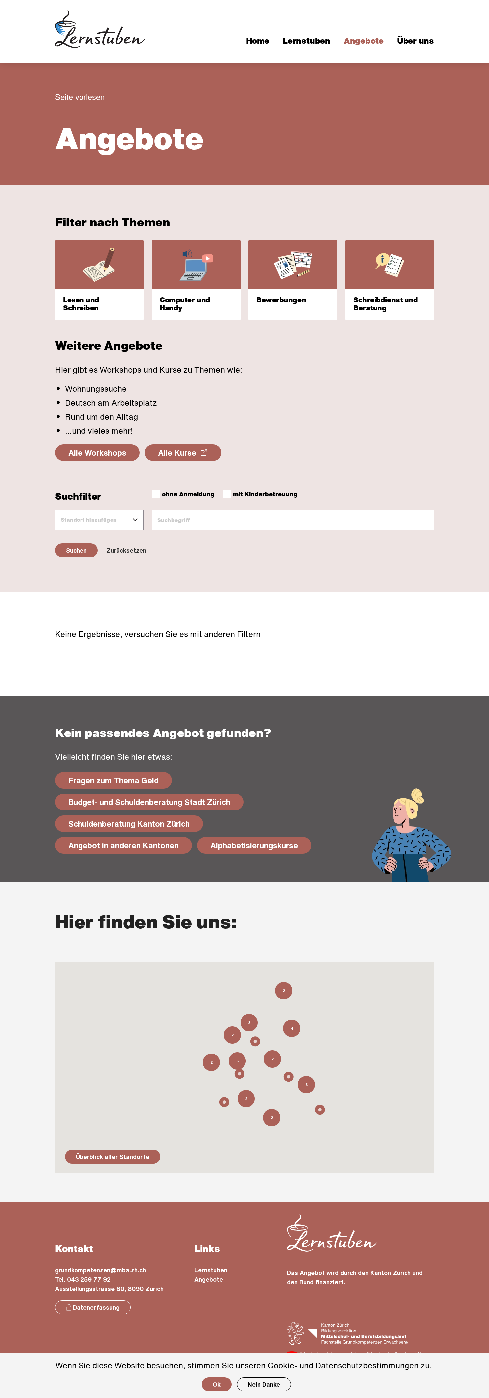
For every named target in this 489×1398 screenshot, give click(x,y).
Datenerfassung (96, 1307)
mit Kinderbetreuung (264, 494)
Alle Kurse (189, 455)
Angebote (364, 40)
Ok (217, 1384)
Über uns (415, 40)
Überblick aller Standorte (112, 1157)
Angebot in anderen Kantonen (130, 845)
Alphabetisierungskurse (260, 845)
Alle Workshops (97, 453)
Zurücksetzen (126, 550)
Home (257, 40)
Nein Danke (264, 1384)
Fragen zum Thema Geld (120, 780)
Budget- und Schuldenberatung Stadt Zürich (156, 802)
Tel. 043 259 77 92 (83, 1279)
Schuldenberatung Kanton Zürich (135, 823)
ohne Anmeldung (187, 494)
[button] (320, 1110)
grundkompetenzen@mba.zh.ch (100, 1270)
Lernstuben (306, 40)
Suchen (76, 550)
